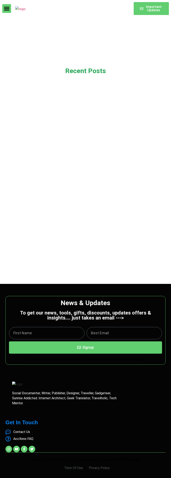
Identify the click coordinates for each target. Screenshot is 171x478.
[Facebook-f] (24, 449)
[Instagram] (8, 449)
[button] (6, 8)
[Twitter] (32, 449)
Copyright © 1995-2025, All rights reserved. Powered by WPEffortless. (85, 460)
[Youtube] (16, 449)
